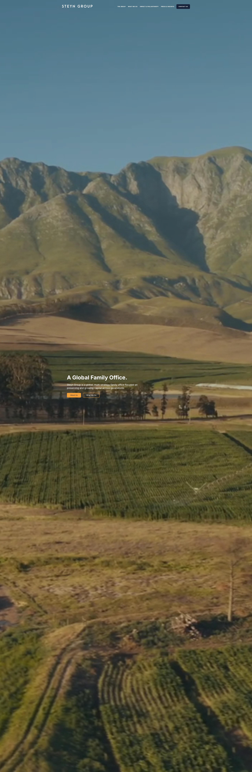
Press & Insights (167, 6)
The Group (121, 6)
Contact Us (183, 6)
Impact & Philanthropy (149, 6)
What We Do (133, 6)
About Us (74, 395)
